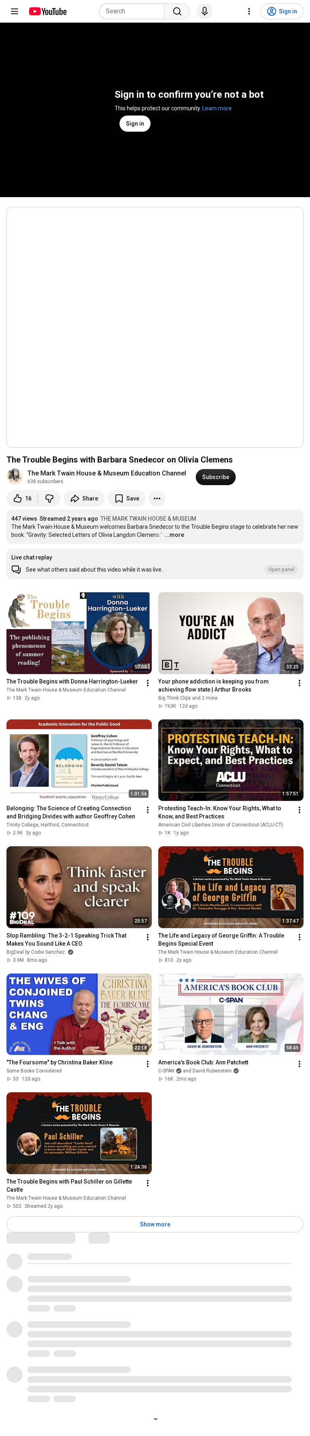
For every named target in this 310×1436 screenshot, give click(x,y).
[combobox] (134, 11)
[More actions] (157, 498)
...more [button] (174, 535)
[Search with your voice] (205, 11)
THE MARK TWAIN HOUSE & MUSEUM (148, 518)
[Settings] (249, 11)
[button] (155, 564)
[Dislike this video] (49, 498)
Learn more (217, 108)
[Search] (177, 11)
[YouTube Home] (47, 11)
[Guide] (14, 11)
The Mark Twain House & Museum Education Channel (106, 473)
